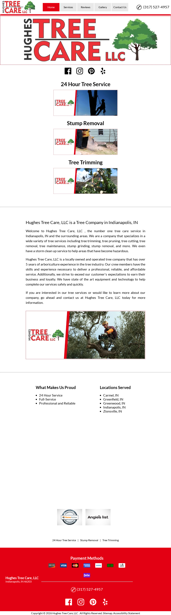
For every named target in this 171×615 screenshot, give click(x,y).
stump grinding (78, 246)
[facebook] (68, 71)
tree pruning (111, 241)
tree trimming (91, 241)
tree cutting (129, 241)
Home (51, 7)
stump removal (103, 246)
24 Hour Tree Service (64, 540)
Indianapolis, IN (37, 236)
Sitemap (107, 613)
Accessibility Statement (126, 613)
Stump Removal (89, 540)
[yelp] (103, 71)
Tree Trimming (110, 540)
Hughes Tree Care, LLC (65, 231)
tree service (56, 241)
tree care (122, 231)
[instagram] (80, 71)
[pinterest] (91, 71)
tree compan (115, 259)
